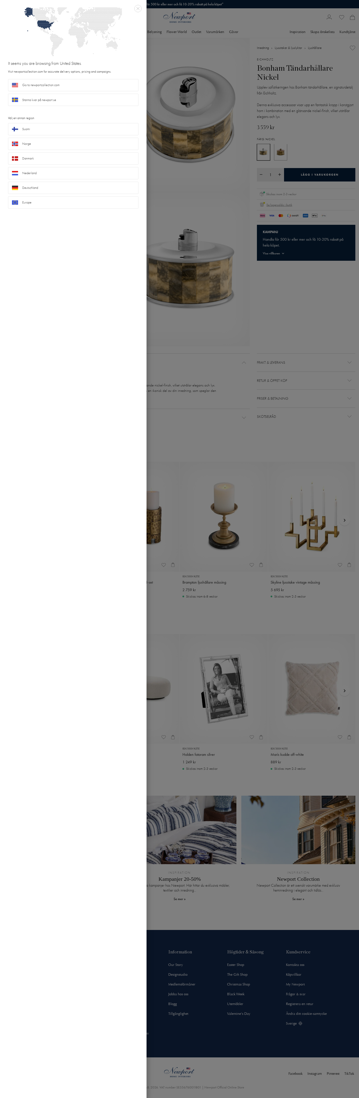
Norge (26, 144)
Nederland (29, 173)
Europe (27, 202)
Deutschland (30, 188)
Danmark (28, 158)
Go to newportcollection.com (41, 85)
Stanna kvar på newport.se (39, 100)
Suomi (26, 129)
